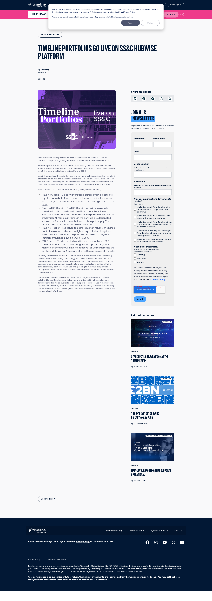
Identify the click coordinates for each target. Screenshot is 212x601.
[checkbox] (153, 224)
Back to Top (47, 498)
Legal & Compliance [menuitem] (159, 530)
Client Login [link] (174, 5)
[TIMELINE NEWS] (152, 391)
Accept (130, 23)
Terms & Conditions (57, 559)
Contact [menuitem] (178, 530)
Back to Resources (50, 34)
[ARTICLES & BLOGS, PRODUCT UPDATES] (152, 448)
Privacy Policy (82, 541)
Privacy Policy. (159, 279)
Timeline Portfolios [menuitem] (135, 530)
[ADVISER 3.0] (152, 334)
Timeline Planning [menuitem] (114, 530)
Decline (150, 23)
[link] (37, 4)
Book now (171, 14)
